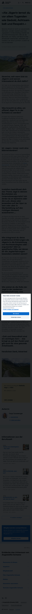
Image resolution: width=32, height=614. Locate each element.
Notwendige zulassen (16, 317)
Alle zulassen (16, 313)
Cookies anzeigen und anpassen (11, 309)
